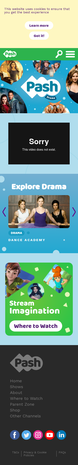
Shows (16, 387)
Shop (15, 410)
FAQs (62, 452)
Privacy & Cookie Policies (35, 454)
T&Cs (15, 452)
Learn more (39, 26)
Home (16, 381)
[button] (4, 212)
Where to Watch (36, 326)
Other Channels (25, 416)
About (16, 392)
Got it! (39, 36)
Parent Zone (22, 404)
